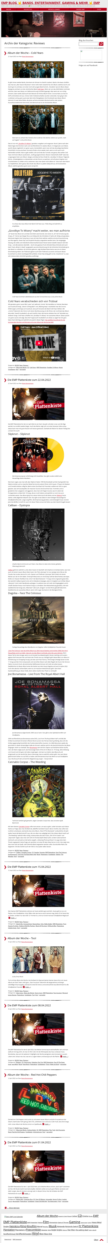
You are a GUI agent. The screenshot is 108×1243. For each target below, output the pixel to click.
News (21, 365)
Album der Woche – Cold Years (25, 52)
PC (80, 1226)
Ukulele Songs (12, 928)
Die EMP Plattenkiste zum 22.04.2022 (29, 379)
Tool (33, 995)
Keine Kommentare (27, 56)
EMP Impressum (17, 1239)
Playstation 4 (20, 1230)
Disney (91, 1216)
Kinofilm (32, 1226)
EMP (96, 1215)
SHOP (99, 9)
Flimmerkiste (53, 1222)
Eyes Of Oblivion (40, 1199)
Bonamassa (33, 747)
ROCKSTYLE (28, 9)
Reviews (25, 365)
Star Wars (71, 1230)
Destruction (27, 1062)
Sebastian (44, 1230)
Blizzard (69, 1216)
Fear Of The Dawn (59, 1062)
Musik (61, 367)
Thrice (48, 1064)
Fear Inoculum (57, 993)
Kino (23, 1226)
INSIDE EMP (80, 9)
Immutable (49, 1199)
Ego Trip (40, 1062)
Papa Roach (26, 1064)
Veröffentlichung (9, 1234)
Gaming (74, 1222)
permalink (23, 369)
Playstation (9, 1229)
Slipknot (59, 495)
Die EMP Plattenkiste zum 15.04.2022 (29, 866)
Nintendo (61, 1226)
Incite (9, 1064)
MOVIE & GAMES (54, 9)
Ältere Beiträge (13, 1208)
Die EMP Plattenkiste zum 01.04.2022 (29, 1142)
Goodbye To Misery (52, 367)
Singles (59, 1230)
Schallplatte (11, 369)
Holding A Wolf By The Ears (27, 926)
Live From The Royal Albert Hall (27, 854)
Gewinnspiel (84, 1222)
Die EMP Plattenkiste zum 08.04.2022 (29, 1005)
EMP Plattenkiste (41, 367)
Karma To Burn (57, 1199)
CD (28, 367)
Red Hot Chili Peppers (18, 1132)
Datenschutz (7, 1239)
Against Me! (19, 1199)
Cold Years (40, 89)
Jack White (15, 1064)
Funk (53, 1130)
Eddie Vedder (48, 924)
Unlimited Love (37, 1132)
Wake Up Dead (54, 1064)
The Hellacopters (53, 1201)
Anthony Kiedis (31, 1130)
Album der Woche (21, 367)
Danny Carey (38, 993)
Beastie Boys (36, 924)
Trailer (90, 1230)
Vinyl (17, 369)
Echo (42, 924)
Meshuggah (16, 1201)
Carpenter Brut (28, 1199)
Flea (50, 1130)
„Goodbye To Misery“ (24, 143)
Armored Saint (27, 924)
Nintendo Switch (71, 1226)
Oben (96, 1240)
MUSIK (8, 9)
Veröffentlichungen (24, 1234)
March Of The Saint (41, 926)
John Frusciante (60, 1130)
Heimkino (14, 1226)
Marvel (40, 1226)
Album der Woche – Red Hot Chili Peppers (32, 1074)
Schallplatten (41, 1064)
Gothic (89, 1222)
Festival (40, 1222)
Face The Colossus (61, 852)
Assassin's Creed (62, 1216)
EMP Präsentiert (32, 1222)
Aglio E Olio (19, 924)
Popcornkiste (33, 1229)
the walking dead (82, 1230)
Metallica (45, 1226)
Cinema (85, 1216)
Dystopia (42, 852)
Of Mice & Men (52, 926)
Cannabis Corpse (24, 826)
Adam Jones (19, 993)
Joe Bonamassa (12, 854)
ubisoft (94, 1230)
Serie (49, 1230)
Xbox (41, 1233)
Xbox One (48, 1234)
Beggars (18, 1062)
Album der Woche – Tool (22, 938)
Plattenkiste (44, 854)
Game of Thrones (63, 1222)
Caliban (10, 570)
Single (53, 1230)
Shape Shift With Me (41, 1201)
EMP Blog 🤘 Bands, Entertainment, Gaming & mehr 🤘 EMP (50, 3)
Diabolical (34, 1062)
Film (46, 1222)
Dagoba (36, 852)
